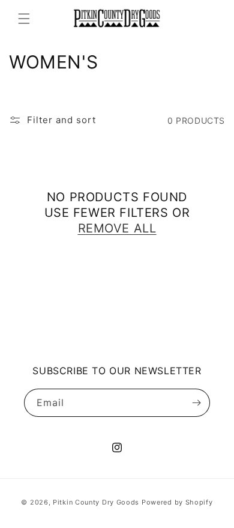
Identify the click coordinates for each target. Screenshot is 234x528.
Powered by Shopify (177, 502)
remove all (117, 228)
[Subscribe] (196, 403)
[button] (24, 18)
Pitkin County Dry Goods (96, 502)
